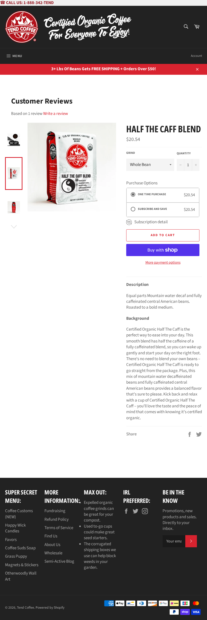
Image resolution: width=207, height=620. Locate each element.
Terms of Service (58, 528)
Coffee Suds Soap (20, 548)
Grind (130, 153)
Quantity (184, 154)
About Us (52, 545)
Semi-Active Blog (59, 561)
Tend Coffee (25, 607)
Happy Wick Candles (15, 528)
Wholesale (53, 553)
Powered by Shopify (50, 607)
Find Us (50, 536)
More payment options (162, 262)
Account (196, 56)
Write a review (55, 114)
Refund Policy (56, 519)
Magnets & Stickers (21, 565)
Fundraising (54, 511)
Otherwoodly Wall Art (20, 576)
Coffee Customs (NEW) (19, 514)
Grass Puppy (16, 556)
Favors (11, 540)
